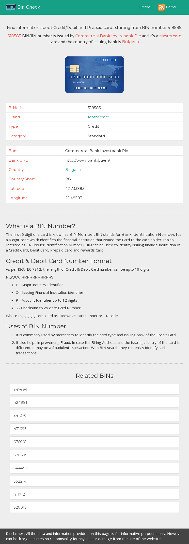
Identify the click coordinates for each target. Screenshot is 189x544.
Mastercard (98, 117)
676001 (20, 441)
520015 (20, 507)
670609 (21, 455)
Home (145, 7)
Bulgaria (73, 169)
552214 (20, 481)
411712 (19, 494)
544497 (21, 468)
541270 (20, 415)
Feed (170, 7)
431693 (20, 428)
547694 (20, 389)
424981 (20, 402)
